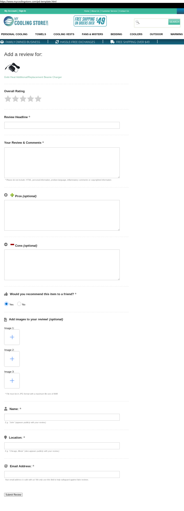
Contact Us (124, 11)
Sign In (22, 11)
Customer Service (109, 11)
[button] (8, 98)
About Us (95, 11)
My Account (10, 11)
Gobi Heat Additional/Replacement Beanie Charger (33, 77)
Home (86, 11)
